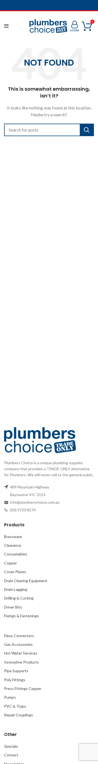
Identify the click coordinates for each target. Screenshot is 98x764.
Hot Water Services (20, 653)
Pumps (10, 697)
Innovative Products (21, 662)
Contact (11, 755)
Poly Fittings (14, 679)
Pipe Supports (16, 670)
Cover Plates (15, 571)
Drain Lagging (15, 589)
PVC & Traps (15, 706)
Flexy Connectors (19, 635)
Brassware (13, 536)
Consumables (15, 554)
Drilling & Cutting (18, 598)
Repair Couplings (18, 715)
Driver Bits (13, 607)
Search (86, 130)
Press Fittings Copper (22, 688)
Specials (11, 746)
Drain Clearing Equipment (25, 580)
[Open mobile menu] (6, 26)
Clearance (12, 545)
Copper (10, 563)
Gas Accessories (18, 644)
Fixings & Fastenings (21, 615)
